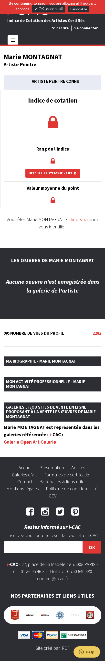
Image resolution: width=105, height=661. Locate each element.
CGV (52, 496)
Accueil (25, 468)
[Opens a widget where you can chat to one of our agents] (86, 652)
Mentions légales (22, 489)
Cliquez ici (78, 219)
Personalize (78, 9)
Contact (24, 481)
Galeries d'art (24, 475)
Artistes (78, 468)
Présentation (52, 468)
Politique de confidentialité (71, 489)
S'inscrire (60, 27)
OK (92, 547)
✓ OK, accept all (48, 9)
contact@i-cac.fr (52, 578)
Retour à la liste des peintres (51, 173)
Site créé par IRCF (52, 648)
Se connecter (86, 27)
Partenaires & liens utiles (63, 481)
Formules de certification (68, 475)
